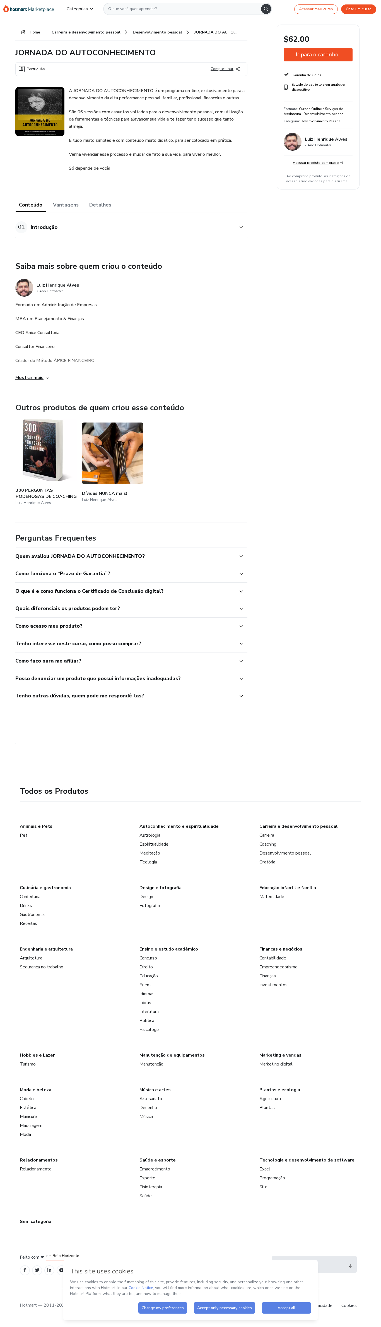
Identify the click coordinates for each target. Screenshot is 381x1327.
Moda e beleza (35, 1090)
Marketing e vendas (280, 1055)
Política (146, 1021)
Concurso (148, 958)
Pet (23, 835)
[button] (125, 227)
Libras (145, 1003)
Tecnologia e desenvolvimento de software (307, 1160)
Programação (272, 1178)
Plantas (267, 1108)
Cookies (349, 1305)
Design (146, 897)
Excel (264, 1169)
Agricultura (270, 1099)
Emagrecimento (154, 1169)
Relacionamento (36, 1169)
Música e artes (155, 1090)
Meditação (149, 853)
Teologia (148, 862)
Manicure (28, 1117)
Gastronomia (32, 914)
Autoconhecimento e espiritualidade (179, 826)
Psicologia (149, 1029)
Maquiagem (31, 1125)
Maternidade (271, 897)
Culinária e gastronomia (45, 888)
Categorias (77, 9)
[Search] (266, 9)
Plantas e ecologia (279, 1090)
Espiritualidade (153, 844)
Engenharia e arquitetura (46, 949)
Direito (146, 967)
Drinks (26, 906)
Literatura (149, 1012)
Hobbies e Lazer (37, 1055)
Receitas (28, 923)
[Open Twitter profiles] (37, 1270)
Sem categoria (35, 1221)
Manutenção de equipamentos (172, 1055)
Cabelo (27, 1099)
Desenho (148, 1108)
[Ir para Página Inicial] (30, 8)
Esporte (147, 1178)
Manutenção (151, 1064)
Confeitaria (30, 897)
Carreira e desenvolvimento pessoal (298, 826)
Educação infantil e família (287, 888)
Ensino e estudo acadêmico (168, 949)
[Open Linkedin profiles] (49, 1270)
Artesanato (150, 1099)
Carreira (266, 835)
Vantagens (66, 204)
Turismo (28, 1064)
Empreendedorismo (278, 967)
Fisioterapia (150, 1187)
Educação (148, 976)
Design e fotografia (160, 888)
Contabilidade (272, 958)
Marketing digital (276, 1064)
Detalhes (100, 204)
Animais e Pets (36, 826)
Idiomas (147, 994)
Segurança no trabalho (41, 967)
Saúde (145, 1196)
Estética (28, 1108)
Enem (145, 985)
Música (146, 1117)
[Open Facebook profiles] (25, 1270)
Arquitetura (31, 958)
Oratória (267, 862)
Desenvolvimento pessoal (285, 853)
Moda (25, 1134)
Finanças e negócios (280, 949)
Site (263, 1187)
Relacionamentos (39, 1160)
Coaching (267, 844)
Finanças (267, 976)
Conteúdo (30, 204)
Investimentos (273, 985)
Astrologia (149, 835)
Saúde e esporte (157, 1160)
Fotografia (149, 906)
